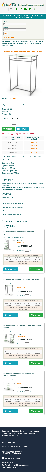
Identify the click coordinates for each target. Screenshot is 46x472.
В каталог (23, 129)
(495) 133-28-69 (13, 453)
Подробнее (11, 269)
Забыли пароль (8, 37)
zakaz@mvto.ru (12, 458)
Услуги (29, 431)
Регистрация (6, 435)
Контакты (15, 435)
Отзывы (4, 433)
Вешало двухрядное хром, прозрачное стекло (21, 279)
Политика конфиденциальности (12, 451)
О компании (6, 431)
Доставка (15, 431)
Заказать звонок (29, 433)
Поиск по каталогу (15, 433)
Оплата (22, 431)
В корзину (9, 129)
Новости (36, 431)
